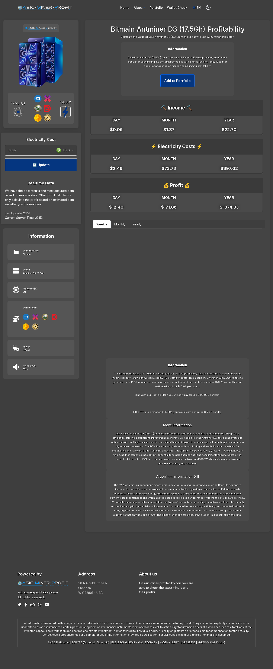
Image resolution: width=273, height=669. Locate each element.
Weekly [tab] (101, 224)
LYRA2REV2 (188, 642)
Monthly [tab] (119, 224)
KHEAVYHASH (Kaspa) (211, 642)
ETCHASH (151, 642)
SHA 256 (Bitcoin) (59, 642)
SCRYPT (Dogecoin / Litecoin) (90, 642)
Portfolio (156, 8)
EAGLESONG (119, 642)
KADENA (165, 642)
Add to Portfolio (177, 81)
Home (124, 8)
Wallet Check (177, 8)
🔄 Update (41, 165)
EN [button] (198, 8)
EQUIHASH (136, 642)
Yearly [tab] (137, 224)
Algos (138, 8)
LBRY (175, 642)
